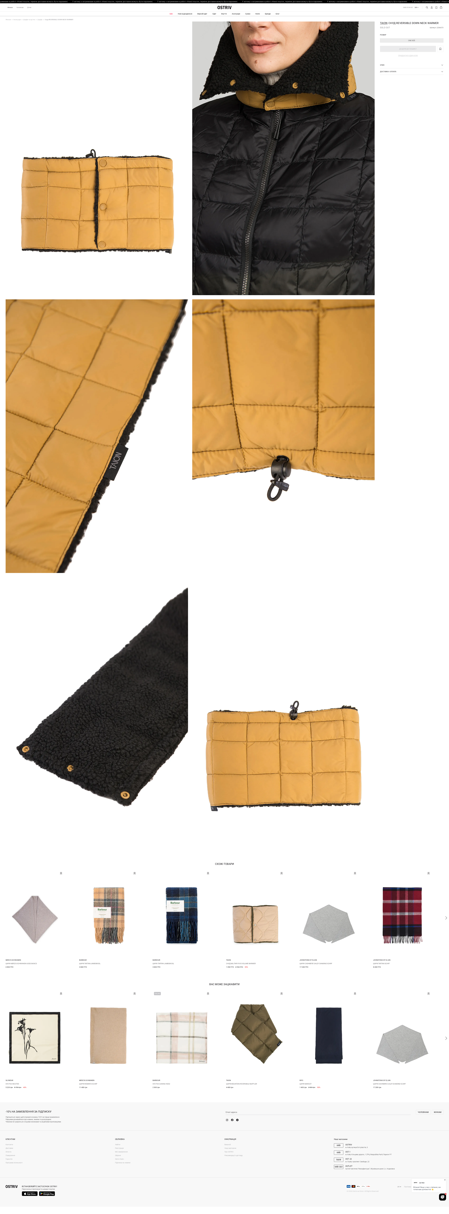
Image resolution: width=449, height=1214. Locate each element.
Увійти (117, 1144)
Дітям (29, 7)
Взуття (224, 14)
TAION (383, 23)
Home (257, 14)
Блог (277, 14)
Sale (171, 14)
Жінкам (10, 7)
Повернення (10, 1155)
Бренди (268, 14)
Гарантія (9, 1159)
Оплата (8, 1152)
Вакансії (227, 1144)
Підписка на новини (122, 1163)
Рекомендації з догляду (233, 1155)
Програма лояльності (14, 1163)
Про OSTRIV (229, 1152)
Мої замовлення (121, 1152)
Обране (118, 1155)
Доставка (9, 1148)
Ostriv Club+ (119, 1159)
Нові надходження (185, 14)
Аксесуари (236, 14)
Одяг (214, 14)
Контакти (9, 1144)
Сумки (247, 14)
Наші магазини (230, 1148)
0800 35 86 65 (408, 7)
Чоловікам (20, 7)
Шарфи (39, 19)
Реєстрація (119, 1148)
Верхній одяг (202, 14)
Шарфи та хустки (29, 19)
